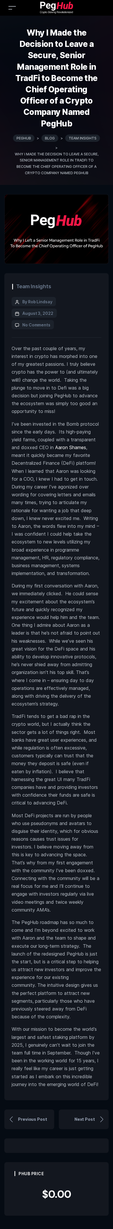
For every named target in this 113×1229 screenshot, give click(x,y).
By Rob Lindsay (37, 301)
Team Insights (33, 286)
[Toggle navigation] (12, 8)
